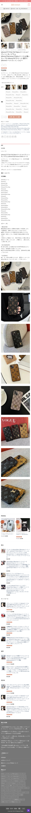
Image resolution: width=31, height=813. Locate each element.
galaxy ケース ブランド (20, 773)
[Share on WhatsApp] (2, 137)
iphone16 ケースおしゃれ (8, 132)
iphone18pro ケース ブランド (8, 780)
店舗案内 (3, 765)
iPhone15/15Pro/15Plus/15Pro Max (8, 128)
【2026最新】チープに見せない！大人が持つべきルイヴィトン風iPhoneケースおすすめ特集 (15, 732)
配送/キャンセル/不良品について (9, 763)
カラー (2, 87)
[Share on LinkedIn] (15, 137)
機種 (2, 101)
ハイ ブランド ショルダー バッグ (21, 792)
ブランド (7, 49)
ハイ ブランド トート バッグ (7, 794)
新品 (28, 129)
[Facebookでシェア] (5, 137)
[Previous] (3, 27)
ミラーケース (15, 797)
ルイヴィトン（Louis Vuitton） (18, 49)
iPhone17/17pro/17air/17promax (10, 129)
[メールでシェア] (10, 137)
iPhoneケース (21, 129)
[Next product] (2, 65)
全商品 (25, 129)
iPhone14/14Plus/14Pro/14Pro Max (11, 126)
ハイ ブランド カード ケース (7, 792)
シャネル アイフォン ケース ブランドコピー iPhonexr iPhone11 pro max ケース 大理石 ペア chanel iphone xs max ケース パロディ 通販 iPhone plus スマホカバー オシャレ (7, 534)
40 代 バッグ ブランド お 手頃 (8, 773)
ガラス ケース (15, 787)
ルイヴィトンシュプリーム (7, 799)
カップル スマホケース (16, 133)
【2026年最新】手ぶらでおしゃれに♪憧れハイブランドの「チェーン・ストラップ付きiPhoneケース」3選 (15, 727)
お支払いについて (5, 760)
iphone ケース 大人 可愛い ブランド (9, 785)
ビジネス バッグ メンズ (6, 797)
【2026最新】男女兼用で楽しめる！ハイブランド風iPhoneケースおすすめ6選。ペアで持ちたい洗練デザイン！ (15, 747)
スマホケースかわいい (24, 787)
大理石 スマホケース (6, 801)
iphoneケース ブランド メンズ (18, 783)
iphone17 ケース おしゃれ (7, 778)
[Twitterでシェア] (7, 137)
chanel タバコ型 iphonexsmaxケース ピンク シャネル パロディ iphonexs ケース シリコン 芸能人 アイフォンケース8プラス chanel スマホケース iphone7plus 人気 (22, 534)
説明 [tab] (2, 145)
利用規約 (3, 757)
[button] (2, 4)
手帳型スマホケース (15, 801)
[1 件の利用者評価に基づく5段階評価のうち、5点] (15, 68)
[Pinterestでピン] (13, 137)
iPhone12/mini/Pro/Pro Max (12, 125)
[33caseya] (15, 4)
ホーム (2, 49)
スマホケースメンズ (16, 790)
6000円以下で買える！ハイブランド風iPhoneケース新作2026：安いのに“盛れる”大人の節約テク (15, 741)
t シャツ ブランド (21, 785)
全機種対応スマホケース (19, 799)
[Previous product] (5, 65)
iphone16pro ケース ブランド (20, 132)
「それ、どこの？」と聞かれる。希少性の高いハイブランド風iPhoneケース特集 (15, 737)
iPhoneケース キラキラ (6, 783)
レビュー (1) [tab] (3, 151)
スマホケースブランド (6, 790)
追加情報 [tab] (3, 148)
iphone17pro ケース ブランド (20, 778)
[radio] (7, 87)
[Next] (27, 27)
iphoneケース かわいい (20, 780)
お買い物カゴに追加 (14, 117)
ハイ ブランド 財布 (19, 794)
